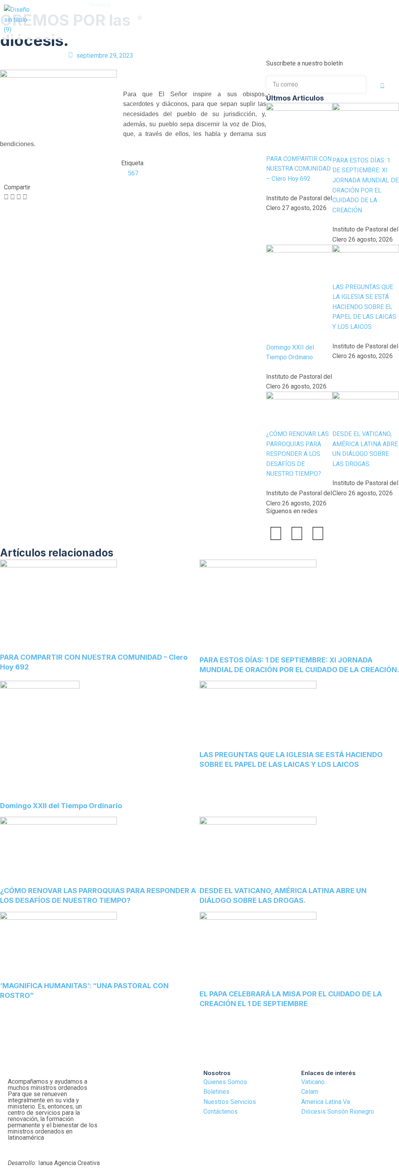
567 (133, 173)
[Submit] (382, 85)
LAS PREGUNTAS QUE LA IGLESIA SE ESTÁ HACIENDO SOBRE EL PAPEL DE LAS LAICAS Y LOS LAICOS (364, 306)
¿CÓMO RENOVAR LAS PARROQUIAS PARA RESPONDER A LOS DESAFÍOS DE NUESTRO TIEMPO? (297, 453)
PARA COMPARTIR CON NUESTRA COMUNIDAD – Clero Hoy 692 (299, 168)
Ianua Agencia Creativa (54, 1163)
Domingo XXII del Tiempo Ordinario (61, 806)
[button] (140, 18)
